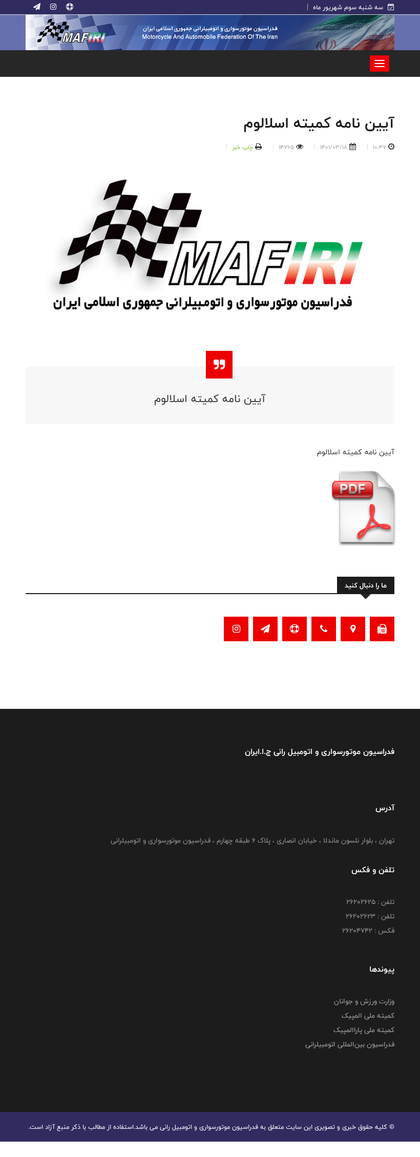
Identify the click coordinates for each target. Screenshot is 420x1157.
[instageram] (52, 7)
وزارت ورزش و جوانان (364, 1001)
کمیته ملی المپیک (368, 1015)
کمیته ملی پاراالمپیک (363, 1030)
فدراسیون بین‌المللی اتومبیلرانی (349, 1044)
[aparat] (68, 7)
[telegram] (36, 7)
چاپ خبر (242, 147)
